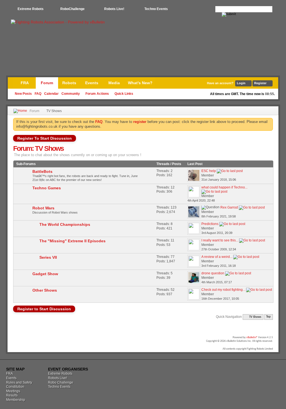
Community (70, 94)
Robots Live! (114, 9)
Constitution (15, 387)
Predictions (209, 224)
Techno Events (156, 9)
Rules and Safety (19, 382)
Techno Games (46, 188)
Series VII (48, 257)
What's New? (140, 83)
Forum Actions (97, 94)
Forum (47, 83)
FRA (25, 83)
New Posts (23, 94)
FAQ (38, 94)
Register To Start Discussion (44, 138)
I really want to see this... (219, 240)
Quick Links (124, 94)
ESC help (208, 171)
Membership (15, 400)
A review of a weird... (216, 257)
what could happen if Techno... (224, 187)
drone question (212, 273)
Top (268, 317)
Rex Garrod (229, 207)
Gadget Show (45, 274)
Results (12, 395)
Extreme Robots (31, 9)
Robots (69, 83)
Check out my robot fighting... (223, 290)
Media (114, 83)
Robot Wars (43, 208)
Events (91, 83)
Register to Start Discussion (44, 309)
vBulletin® (252, 337)
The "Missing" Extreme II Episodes (72, 241)
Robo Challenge (60, 382)
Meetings (13, 391)
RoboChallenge (72, 9)
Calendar (51, 94)
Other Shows (44, 290)
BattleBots (42, 171)
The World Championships (64, 224)
